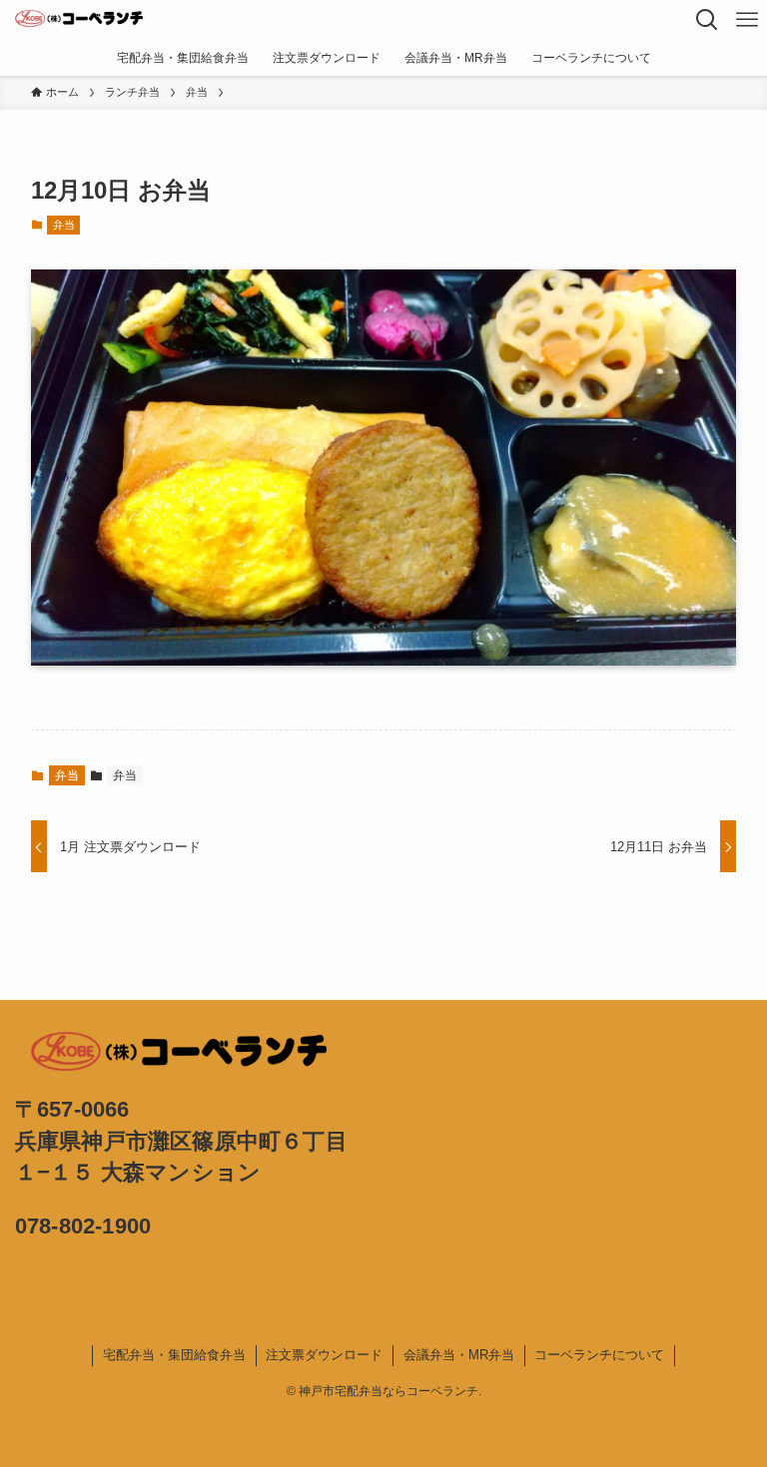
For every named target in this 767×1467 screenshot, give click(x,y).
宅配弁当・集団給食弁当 (174, 1354)
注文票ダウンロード (324, 1354)
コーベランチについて (599, 1354)
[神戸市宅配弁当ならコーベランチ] (79, 20)
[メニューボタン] (747, 20)
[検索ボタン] (707, 20)
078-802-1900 (83, 1226)
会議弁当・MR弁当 (458, 1354)
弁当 (64, 225)
